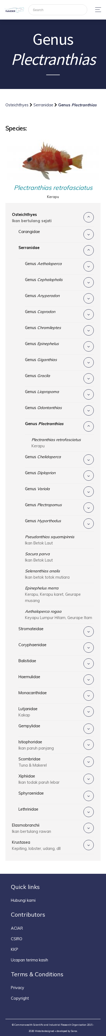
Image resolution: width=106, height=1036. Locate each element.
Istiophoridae (36, 745)
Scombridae (32, 762)
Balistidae (27, 660)
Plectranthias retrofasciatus (53, 188)
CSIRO (16, 938)
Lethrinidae (28, 809)
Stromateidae (30, 628)
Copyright (20, 998)
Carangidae (29, 231)
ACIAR (17, 928)
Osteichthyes (17, 105)
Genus (43, 263)
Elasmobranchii (31, 828)
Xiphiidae (39, 779)
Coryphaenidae (32, 644)
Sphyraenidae (31, 793)
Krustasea (36, 845)
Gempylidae (29, 725)
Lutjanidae (28, 712)
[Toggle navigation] (97, 9)
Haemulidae (29, 676)
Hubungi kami (23, 900)
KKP (14, 949)
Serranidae (43, 105)
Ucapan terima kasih (29, 960)
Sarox (74, 1030)
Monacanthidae (32, 692)
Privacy (17, 987)
